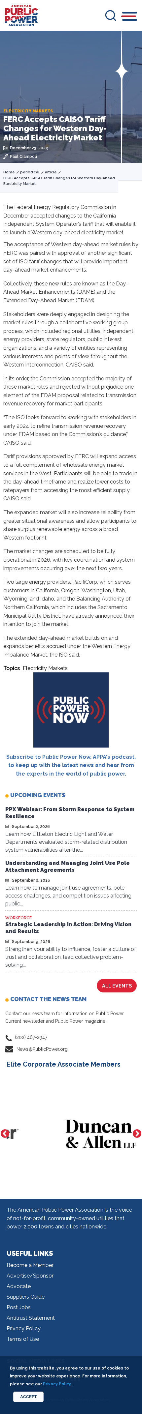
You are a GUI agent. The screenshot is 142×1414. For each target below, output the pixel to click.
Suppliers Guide (26, 1297)
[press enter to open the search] (110, 15)
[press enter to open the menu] (129, 17)
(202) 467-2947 (31, 1037)
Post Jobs (19, 1307)
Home (9, 172)
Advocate (19, 1286)
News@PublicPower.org (42, 1049)
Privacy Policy (24, 1328)
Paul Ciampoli (23, 156)
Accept (28, 1397)
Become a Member (30, 1265)
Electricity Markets (45, 668)
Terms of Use (23, 1339)
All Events (117, 985)
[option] (71, 1134)
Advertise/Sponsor (30, 1276)
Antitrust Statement (31, 1318)
